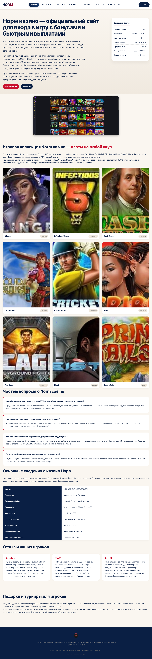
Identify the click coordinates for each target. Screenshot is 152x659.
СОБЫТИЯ (61, 5)
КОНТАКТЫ (86, 5)
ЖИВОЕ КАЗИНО (114, 5)
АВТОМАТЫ (73, 5)
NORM (7, 5)
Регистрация (9, 86)
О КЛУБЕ (33, 5)
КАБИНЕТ (144, 4)
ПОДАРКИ (100, 5)
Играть (25, 86)
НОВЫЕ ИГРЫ (47, 5)
